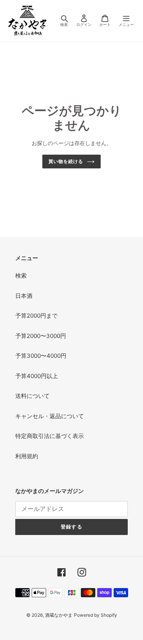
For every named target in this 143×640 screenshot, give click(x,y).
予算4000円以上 (36, 376)
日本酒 (23, 295)
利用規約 (26, 456)
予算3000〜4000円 (40, 355)
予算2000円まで (36, 315)
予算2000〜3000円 (40, 335)
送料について (32, 395)
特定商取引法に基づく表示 (49, 436)
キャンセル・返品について (49, 416)
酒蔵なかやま (58, 615)
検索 (21, 275)
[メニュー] (126, 20)
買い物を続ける (65, 161)
